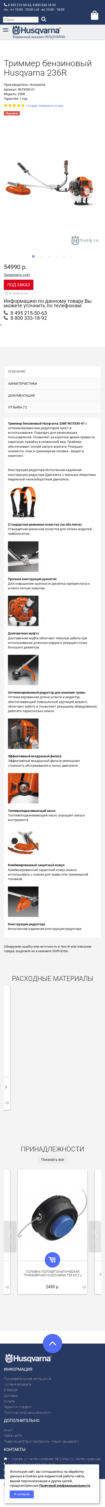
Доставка (11, 1396)
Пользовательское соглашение (27, 1379)
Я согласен (22, 1494)
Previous (10, 1236)
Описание (16, 371)
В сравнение (18, 293)
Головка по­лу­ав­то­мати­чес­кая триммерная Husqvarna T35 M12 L (52, 1273)
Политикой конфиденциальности (64, 1485)
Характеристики (22, 384)
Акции (8, 1430)
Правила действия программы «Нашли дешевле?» (41, 1441)
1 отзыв (31, 106)
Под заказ (18, 284)
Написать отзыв (51, 106)
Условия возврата (17, 1384)
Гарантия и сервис (18, 1407)
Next (94, 1236)
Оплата (9, 1401)
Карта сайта (13, 1435)
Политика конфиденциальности (27, 1412)
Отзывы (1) (17, 407)
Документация (21, 395)
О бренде (11, 1390)
